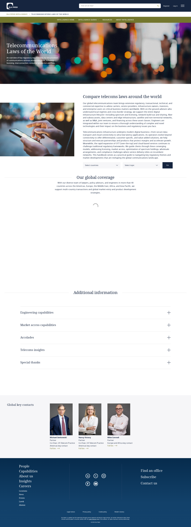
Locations (23, 491)
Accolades (27, 337)
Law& (21, 501)
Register (166, 6)
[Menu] (182, 5)
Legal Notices (92, 519)
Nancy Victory (85, 437)
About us (26, 476)
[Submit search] (158, 6)
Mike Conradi (113, 437)
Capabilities (28, 471)
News (21, 494)
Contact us (149, 483)
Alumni (22, 505)
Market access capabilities (38, 325)
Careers (25, 486)
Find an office (151, 470)
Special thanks (30, 362)
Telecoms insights (32, 350)
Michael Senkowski (58, 437)
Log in (175, 6)
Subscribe (148, 477)
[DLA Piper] (12, 5)
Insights (25, 481)
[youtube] (96, 484)
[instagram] (103, 476)
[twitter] (96, 476)
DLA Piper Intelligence (17, 14)
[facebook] (88, 484)
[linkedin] (88, 476)
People (24, 466)
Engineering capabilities (36, 312)
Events (22, 498)
